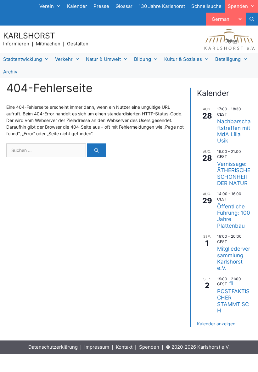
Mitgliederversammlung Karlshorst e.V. (233, 258)
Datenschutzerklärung (53, 347)
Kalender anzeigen (216, 323)
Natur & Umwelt (103, 59)
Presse (101, 6)
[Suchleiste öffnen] (252, 19)
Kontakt (124, 347)
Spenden (149, 347)
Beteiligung (228, 59)
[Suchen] (96, 150)
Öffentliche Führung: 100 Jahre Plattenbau (233, 216)
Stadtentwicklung (22, 59)
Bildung (142, 59)
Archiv (10, 72)
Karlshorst (29, 35)
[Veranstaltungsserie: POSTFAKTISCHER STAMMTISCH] (231, 284)
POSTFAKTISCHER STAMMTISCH (233, 301)
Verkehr (64, 59)
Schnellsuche (206, 6)
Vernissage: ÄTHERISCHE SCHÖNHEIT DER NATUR (233, 173)
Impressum (96, 347)
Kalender (77, 6)
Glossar (123, 6)
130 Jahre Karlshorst (162, 6)
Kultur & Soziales (183, 59)
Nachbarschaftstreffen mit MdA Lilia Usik (234, 131)
